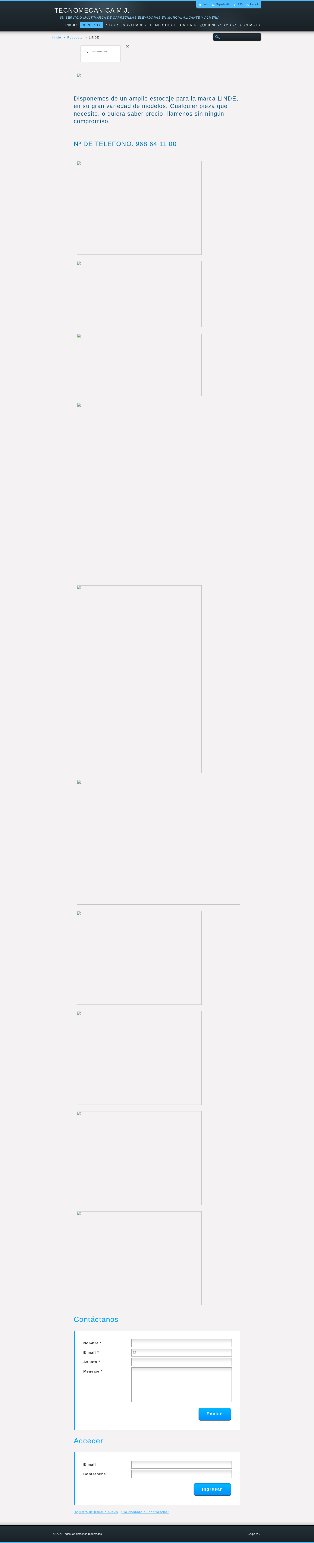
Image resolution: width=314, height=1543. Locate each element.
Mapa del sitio (223, 4)
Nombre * (92, 1343)
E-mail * (91, 1353)
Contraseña (94, 1474)
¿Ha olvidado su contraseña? (144, 1512)
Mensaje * (93, 1371)
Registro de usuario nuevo (96, 1512)
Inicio (56, 37)
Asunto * (92, 1362)
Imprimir (254, 4)
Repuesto (75, 37)
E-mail (89, 1465)
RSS (240, 4)
